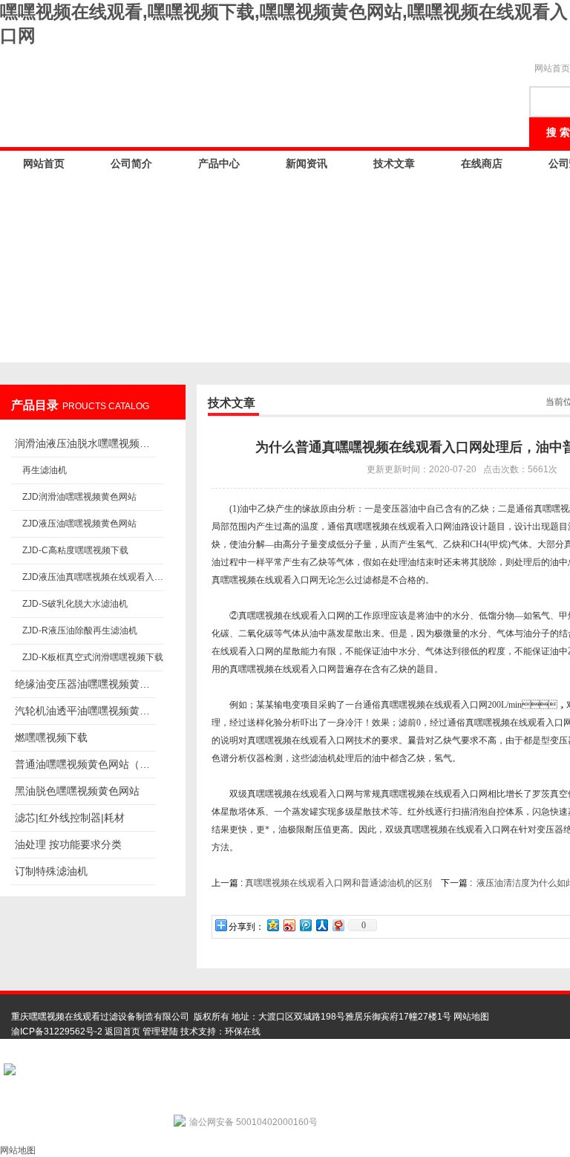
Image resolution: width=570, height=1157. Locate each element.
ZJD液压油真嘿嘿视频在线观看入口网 (92, 577)
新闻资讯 (306, 163)
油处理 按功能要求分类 (68, 844)
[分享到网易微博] (338, 925)
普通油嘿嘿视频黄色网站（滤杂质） (85, 764)
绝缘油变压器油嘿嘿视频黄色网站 (85, 684)
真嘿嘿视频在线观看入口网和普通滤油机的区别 (338, 883)
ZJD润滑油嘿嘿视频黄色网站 (79, 497)
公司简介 (131, 163)
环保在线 (243, 1031)
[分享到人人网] (321, 925)
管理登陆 (160, 1031)
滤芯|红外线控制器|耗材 (70, 818)
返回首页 (122, 1031)
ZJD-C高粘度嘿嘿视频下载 (75, 550)
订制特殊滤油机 (51, 871)
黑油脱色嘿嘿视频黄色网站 (77, 791)
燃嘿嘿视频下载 (51, 737)
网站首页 (44, 163)
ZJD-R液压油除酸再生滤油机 (79, 630)
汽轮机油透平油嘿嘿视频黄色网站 (85, 711)
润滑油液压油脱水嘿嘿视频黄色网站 (85, 443)
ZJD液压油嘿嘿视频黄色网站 (79, 523)
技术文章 (394, 163)
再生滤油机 (44, 470)
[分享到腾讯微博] (305, 925)
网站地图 (471, 1016)
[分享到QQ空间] (272, 925)
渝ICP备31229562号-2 (56, 1031)
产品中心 (219, 163)
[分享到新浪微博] (289, 925)
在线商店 (481, 163)
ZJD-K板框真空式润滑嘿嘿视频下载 (92, 657)
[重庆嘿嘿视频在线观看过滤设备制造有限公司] (260, 92)
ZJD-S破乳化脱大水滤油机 (75, 604)
